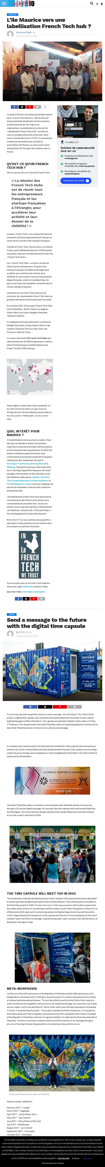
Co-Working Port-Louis (19, 484)
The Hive (44, 477)
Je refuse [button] (75, 1158)
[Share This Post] (22, 106)
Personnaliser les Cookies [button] (53, 1163)
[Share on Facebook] (14, 106)
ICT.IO (22, 632)
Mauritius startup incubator (34, 480)
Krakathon (38, 463)
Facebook (27, 586)
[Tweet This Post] (45, 706)
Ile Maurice (39, 592)
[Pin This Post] (29, 106)
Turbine (35, 477)
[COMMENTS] (45, 106)
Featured (28, 592)
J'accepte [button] (87, 1158)
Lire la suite (63, 1158)
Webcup (11, 467)
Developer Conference (18, 463)
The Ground (13, 480)
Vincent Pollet (25, 32)
